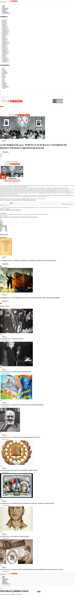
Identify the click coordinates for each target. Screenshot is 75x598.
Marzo (3, 80)
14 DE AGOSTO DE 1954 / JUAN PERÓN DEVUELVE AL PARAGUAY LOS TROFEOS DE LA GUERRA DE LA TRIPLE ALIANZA (27, 503)
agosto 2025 (4, 34)
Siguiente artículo (3, 267)
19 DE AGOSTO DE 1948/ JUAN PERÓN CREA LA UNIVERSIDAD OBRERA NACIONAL (19, 470)
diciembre (4, 70)
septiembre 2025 (5, 33)
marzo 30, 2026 (5, 263)
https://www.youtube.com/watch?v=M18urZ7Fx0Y (10, 209)
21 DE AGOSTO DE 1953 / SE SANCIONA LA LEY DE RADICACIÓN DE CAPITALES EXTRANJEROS (21, 404)
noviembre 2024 (5, 43)
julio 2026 (4, 21)
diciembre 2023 (5, 50)
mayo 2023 (4, 56)
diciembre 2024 (5, 42)
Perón (3, 5)
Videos (4, 10)
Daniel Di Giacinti (5, 152)
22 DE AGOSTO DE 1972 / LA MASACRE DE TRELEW (11, 338)
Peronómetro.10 (6, 13)
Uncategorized (5, 86)
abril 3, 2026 (4, 300)
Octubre (4, 84)
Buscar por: (2, 588)
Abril (3, 68)
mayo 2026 (4, 23)
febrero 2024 (5, 48)
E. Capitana (4, 9)
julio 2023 (4, 55)
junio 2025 (4, 35)
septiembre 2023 (5, 53)
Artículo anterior (3, 237)
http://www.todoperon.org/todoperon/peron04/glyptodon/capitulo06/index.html (17, 200)
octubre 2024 (5, 44)
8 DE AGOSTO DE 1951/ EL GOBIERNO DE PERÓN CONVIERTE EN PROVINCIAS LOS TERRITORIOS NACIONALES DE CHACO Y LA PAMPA (31, 569)
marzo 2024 (4, 46)
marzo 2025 (4, 38)
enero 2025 (4, 40)
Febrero (4, 75)
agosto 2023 (4, 54)
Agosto (3, 69)
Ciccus (3, 98)
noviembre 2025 (5, 31)
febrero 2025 (5, 39)
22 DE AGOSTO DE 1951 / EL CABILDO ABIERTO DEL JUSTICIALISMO (15, 371)
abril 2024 (4, 45)
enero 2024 (4, 49)
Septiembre (4, 85)
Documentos (5, 8)
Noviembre (4, 83)
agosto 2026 (5, 19)
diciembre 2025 (5, 29)
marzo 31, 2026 (5, 151)
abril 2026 (4, 24)
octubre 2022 (5, 60)
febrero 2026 (5, 27)
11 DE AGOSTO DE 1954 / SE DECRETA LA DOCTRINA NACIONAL (14, 536)
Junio (3, 79)
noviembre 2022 (5, 59)
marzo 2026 (4, 26)
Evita (3, 7)
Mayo (3, 81)
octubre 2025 (5, 32)
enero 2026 (4, 28)
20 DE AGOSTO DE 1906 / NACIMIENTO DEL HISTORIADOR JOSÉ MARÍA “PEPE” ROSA (20, 437)
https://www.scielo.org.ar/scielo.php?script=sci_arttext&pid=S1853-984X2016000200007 (19, 217)
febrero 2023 (5, 57)
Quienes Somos (5, 96)
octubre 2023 (5, 51)
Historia (4, 77)
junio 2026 (4, 22)
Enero (3, 74)
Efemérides (5, 11)
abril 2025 (4, 37)
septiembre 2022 (5, 61)
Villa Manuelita (5, 97)
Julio (3, 78)
